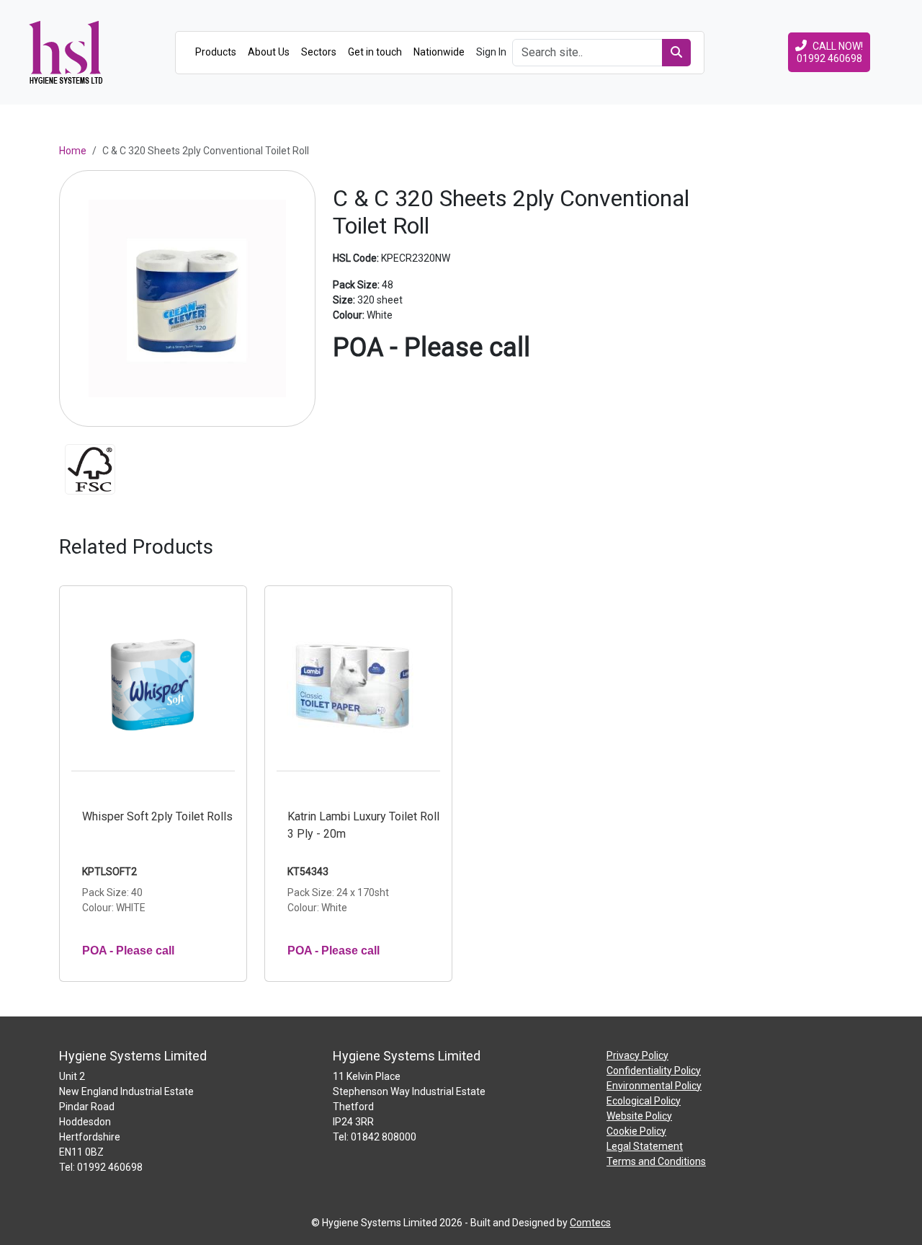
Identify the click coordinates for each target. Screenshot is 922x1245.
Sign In (491, 52)
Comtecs (590, 1222)
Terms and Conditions (656, 1161)
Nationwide (439, 52)
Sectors (318, 52)
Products (215, 52)
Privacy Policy (637, 1055)
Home (72, 150)
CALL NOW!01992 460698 (830, 52)
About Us (269, 52)
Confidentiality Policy (654, 1070)
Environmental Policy (654, 1085)
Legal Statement (645, 1146)
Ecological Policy (644, 1101)
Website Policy (639, 1116)
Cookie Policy (636, 1131)
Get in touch (375, 52)
